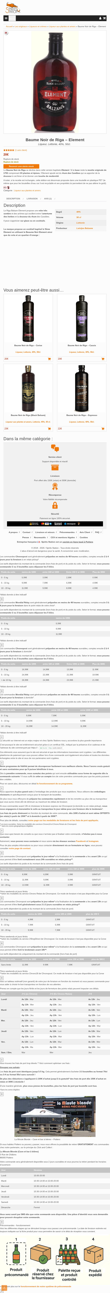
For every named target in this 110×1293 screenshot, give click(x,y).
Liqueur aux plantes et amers (62, 26)
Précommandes (67, 532)
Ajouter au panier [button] (50, 358)
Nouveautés (40, 537)
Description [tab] (13, 198)
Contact (26, 532)
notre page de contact (20, 848)
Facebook (81, 841)
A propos (13, 532)
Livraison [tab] (32, 198)
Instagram (93, 841)
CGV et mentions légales (63, 537)
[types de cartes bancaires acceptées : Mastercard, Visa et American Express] (46, 523)
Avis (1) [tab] (48, 198)
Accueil (9, 26)
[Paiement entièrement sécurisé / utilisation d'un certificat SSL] (34, 523)
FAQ (97, 532)
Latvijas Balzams (84, 228)
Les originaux (21, 26)
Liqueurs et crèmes (38, 26)
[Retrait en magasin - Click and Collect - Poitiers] (79, 523)
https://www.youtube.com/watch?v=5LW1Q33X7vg (26, 239)
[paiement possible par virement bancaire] (58, 523)
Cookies (84, 537)
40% (78, 212)
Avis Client (85, 532)
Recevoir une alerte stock (21, 166)
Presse (25, 537)
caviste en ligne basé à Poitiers (78, 542)
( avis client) (21, 150)
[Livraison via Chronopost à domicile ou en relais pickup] (70, 523)
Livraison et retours (45, 532)
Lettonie (80, 223)
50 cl (78, 217)
